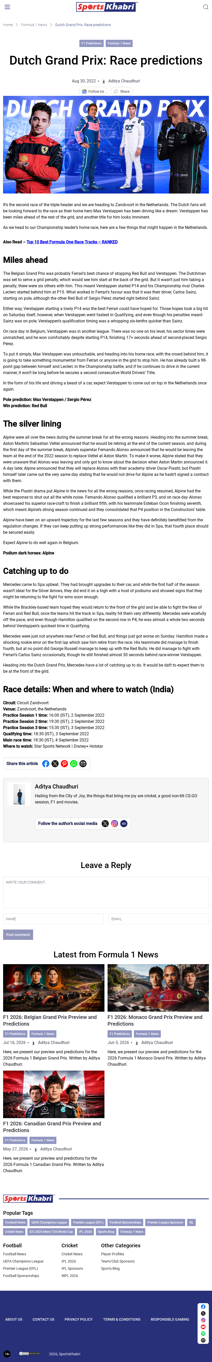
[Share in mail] (83, 763)
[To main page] (107, 7)
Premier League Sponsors (165, 1222)
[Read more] (53, 1015)
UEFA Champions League (49, 1222)
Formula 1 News (34, 25)
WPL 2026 (70, 1276)
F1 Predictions (91, 43)
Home (8, 25)
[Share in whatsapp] (73, 763)
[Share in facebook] (45, 763)
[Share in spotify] (203, 1333)
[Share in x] (203, 1313)
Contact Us (43, 1319)
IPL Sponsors (72, 1268)
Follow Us (96, 91)
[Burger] (7, 7)
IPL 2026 (85, 1232)
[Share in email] (203, 1340)
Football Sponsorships (125, 1222)
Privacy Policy (79, 1319)
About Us (13, 1319)
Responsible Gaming (170, 1319)
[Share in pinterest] (64, 763)
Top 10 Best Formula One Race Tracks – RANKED (72, 241)
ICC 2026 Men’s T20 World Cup (51, 1232)
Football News (15, 1222)
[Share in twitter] (55, 763)
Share (125, 91)
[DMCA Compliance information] (30, 1354)
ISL (191, 1222)
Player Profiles (112, 1254)
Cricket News (14, 1232)
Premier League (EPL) (88, 1222)
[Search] (206, 7)
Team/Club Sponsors (118, 1261)
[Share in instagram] (203, 1320)
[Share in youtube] (203, 1327)
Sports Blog (106, 1232)
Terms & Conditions (121, 1319)
